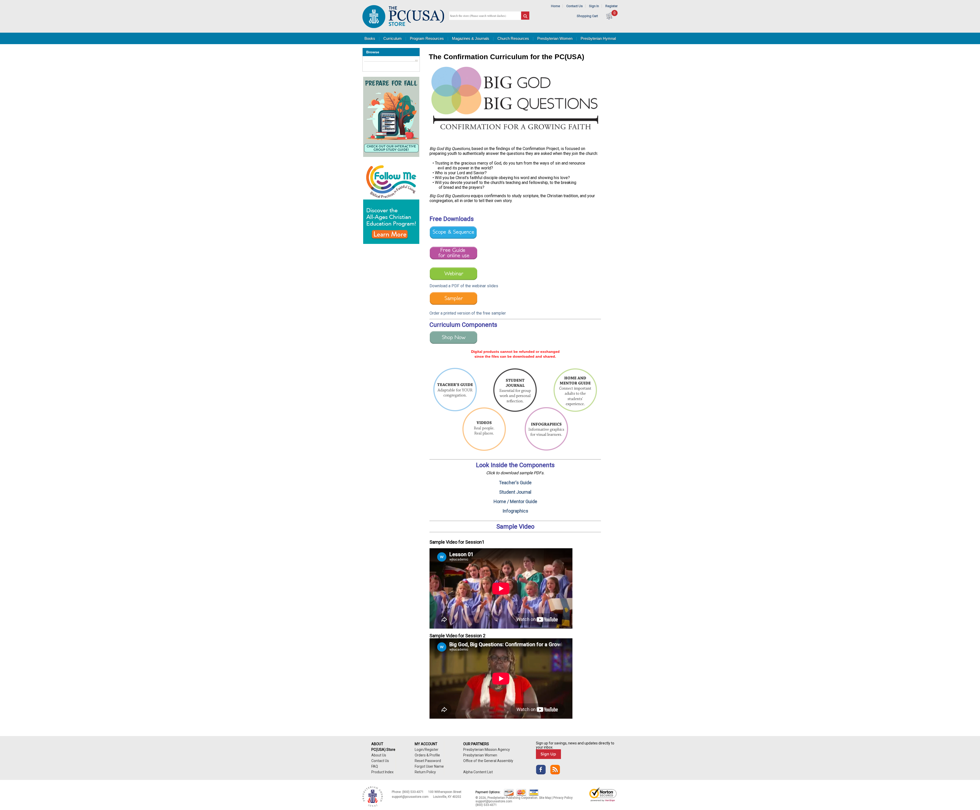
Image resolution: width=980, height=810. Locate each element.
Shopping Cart (587, 16)
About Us (378, 755)
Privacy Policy (563, 798)
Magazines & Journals (470, 38)
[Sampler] (454, 305)
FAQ (374, 766)
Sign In (594, 6)
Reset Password (428, 761)
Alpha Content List (478, 772)
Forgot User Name (429, 766)
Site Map (545, 798)
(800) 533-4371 (413, 792)
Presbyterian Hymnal (598, 38)
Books (369, 38)
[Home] (403, 27)
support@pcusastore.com (410, 797)
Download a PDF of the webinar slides (464, 285)
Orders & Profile (427, 755)
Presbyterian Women (554, 38)
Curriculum (392, 38)
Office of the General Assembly (488, 761)
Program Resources (427, 38)
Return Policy (425, 772)
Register (611, 6)
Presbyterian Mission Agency (486, 749)
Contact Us (574, 6)
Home (555, 6)
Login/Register (426, 749)
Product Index (382, 772)
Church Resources (513, 38)
